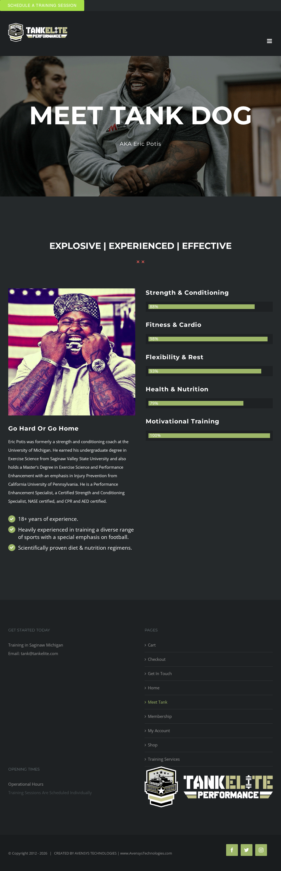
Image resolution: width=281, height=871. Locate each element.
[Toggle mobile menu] (270, 41)
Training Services (164, 759)
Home (153, 687)
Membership (160, 716)
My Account (159, 730)
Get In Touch (160, 673)
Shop (153, 745)
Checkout (156, 659)
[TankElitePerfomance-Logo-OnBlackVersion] (209, 770)
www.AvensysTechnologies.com (147, 853)
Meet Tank (157, 702)
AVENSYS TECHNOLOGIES (96, 853)
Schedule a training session (42, 5)
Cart (152, 645)
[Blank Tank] (71, 292)
